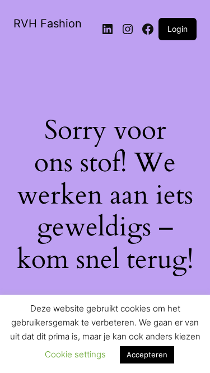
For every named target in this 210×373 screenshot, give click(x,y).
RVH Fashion (47, 23)
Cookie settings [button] (75, 354)
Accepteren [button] (147, 354)
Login (177, 29)
